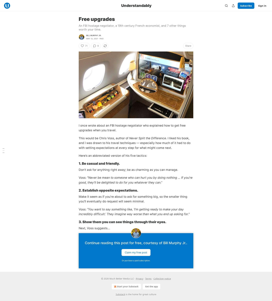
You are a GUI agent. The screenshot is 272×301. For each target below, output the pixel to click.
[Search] (226, 6)
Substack (120, 294)
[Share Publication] (233, 6)
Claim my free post (136, 252)
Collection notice (162, 278)
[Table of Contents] (3, 150)
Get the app (151, 286)
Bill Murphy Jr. (93, 35)
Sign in (262, 5)
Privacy (139, 278)
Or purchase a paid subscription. (136, 260)
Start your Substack (128, 286)
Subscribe (246, 5)
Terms (148, 278)
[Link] (74, 163)
